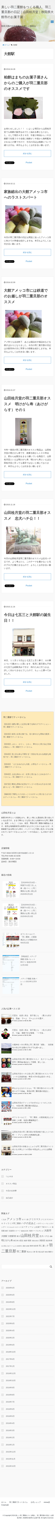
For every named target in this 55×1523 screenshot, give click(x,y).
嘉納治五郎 (24, 1231)
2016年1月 (10, 1445)
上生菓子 (37, 1227)
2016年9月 (10, 1388)
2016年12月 (11, 1373)
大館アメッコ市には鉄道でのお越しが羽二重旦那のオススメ (26, 296)
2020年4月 (10, 1330)
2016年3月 (10, 1430)
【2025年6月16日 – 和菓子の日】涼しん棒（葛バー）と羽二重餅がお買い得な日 (28, 910)
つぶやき (9, 1176)
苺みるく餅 (31, 1252)
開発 (46, 1252)
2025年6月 (10, 1295)
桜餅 (29, 1240)
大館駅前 (12, 1236)
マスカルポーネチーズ (14, 1227)
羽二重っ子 (43, 1246)
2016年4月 (10, 1423)
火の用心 (4, 1246)
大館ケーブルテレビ (36, 1231)
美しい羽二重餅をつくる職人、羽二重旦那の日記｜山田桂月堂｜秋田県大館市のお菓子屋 (27, 12)
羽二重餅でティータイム (18, 1502)
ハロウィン (40, 1223)
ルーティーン (27, 1227)
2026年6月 (10, 1288)
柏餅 (25, 1241)
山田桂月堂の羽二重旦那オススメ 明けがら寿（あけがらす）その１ (27, 404)
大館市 (47, 1230)
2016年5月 (10, 1416)
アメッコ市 (14, 1219)
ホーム (3, 1502)
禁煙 (31, 1246)
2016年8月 (10, 1395)
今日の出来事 (11, 1191)
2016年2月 (10, 1437)
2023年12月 (11, 1309)
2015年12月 (11, 1452)
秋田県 (35, 1246)
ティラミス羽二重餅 (12, 1223)
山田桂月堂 (29, 1235)
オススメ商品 (11, 1184)
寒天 (18, 1236)
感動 (51, 1236)
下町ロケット (46, 1227)
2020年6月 (10, 1323)
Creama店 (5, 1505)
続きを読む (27, 153)
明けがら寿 (7, 1240)
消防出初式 (35, 1240)
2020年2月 (10, 1338)
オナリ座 (25, 1219)
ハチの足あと (28, 1223)
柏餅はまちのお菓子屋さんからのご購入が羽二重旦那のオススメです (26, 83)
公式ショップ (36, 1502)
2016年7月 (10, 1402)
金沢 (43, 1252)
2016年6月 (10, 1409)
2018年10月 (11, 1352)
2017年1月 (10, 1366)
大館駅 (4, 1236)
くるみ (3, 1219)
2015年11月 (10, 1459)
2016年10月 (11, 1380)
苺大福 (38, 1252)
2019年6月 (10, 1345)
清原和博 (49, 1241)
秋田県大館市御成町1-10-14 (22, 853)
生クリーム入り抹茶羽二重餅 (16, 1246)
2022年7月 (10, 1316)
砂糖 (27, 1246)
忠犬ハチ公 (44, 1236)
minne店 (47, 1502)
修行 (6, 1231)
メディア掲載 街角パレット (28, 981)
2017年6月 (10, 1359)
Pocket (29, 162)
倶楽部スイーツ (15, 1231)
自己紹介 (9, 1198)
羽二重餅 (21, 1251)
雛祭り (50, 1252)
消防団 (42, 1240)
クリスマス (35, 1219)
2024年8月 (10, 1302)
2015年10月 (11, 1466)
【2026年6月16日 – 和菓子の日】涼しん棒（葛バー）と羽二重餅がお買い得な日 (28, 888)
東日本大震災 (18, 1241)
